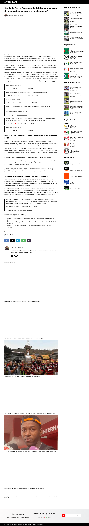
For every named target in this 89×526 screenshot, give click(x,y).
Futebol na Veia (8, 496)
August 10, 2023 (28, 88)
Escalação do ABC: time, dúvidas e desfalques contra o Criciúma (76, 95)
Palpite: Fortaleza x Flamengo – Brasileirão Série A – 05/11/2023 (76, 70)
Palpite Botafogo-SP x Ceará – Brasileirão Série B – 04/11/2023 (76, 151)
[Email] (29, 240)
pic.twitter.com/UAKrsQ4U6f (19, 111)
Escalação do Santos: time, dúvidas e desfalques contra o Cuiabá (76, 39)
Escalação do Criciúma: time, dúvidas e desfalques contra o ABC (76, 101)
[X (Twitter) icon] (15, 256)
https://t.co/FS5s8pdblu (26, 92)
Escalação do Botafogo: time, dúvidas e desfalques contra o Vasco (76, 26)
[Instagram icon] (17, 256)
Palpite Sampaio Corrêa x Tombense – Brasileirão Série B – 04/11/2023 (76, 145)
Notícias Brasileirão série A (11, 234)
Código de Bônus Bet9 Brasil (76, 188)
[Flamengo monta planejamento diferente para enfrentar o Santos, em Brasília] (31, 470)
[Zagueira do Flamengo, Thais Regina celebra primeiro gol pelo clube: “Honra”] (31, 320)
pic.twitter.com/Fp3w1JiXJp (39, 92)
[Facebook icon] (12, 256)
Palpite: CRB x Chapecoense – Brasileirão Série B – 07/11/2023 (76, 132)
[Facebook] (6, 240)
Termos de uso (44, 514)
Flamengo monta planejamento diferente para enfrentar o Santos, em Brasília (24, 488)
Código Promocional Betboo (76, 176)
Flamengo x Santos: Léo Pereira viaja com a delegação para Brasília (22, 301)
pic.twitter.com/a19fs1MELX (13, 85)
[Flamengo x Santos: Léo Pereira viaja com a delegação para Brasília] (31, 282)
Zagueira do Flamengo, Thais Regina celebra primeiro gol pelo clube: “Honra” (24, 338)
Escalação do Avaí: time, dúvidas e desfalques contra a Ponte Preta (76, 114)
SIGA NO (40, 517)
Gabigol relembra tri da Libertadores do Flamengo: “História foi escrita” (23, 376)
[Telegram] (18, 240)
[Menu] (84, 2)
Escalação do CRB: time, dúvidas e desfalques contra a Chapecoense (76, 89)
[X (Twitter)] (12, 240)
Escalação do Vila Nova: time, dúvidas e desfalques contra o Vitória (77, 107)
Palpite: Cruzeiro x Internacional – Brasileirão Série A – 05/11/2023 (76, 76)
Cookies (53, 513)
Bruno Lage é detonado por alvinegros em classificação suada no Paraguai (31, 157)
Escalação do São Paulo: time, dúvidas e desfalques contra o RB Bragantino (76, 14)
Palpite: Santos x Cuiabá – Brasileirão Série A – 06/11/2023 (76, 64)
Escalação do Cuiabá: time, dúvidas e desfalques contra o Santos (76, 32)
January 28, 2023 (27, 210)
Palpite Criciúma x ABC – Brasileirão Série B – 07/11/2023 (75, 126)
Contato (42, 513)
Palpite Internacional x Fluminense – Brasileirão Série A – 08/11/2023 (77, 51)
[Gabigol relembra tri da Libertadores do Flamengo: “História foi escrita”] (31, 357)
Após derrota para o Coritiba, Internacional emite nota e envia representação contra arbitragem (29, 413)
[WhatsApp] (23, 240)
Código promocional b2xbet (76, 163)
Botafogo (6, 58)
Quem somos (36, 513)
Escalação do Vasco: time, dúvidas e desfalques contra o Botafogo (76, 20)
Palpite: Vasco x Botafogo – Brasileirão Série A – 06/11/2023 (76, 57)
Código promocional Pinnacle (76, 170)
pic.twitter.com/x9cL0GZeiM (29, 206)
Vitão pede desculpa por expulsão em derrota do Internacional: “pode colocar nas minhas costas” (30, 451)
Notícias (15, 496)
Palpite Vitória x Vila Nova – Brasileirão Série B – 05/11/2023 (76, 139)
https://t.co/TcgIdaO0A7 (15, 206)
